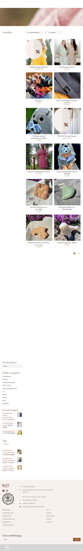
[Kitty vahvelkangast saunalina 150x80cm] (67, 85)
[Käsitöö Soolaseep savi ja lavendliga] (39, 192)
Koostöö (49, 519)
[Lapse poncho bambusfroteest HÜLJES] (67, 156)
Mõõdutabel (6, 510)
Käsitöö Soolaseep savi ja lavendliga (38, 208)
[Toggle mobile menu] (80, 4)
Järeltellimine (6, 516)
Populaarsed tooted (8, 382)
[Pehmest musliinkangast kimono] (39, 156)
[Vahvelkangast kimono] (67, 52)
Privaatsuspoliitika (8, 525)
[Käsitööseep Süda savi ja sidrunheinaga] (67, 192)
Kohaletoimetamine (8, 519)
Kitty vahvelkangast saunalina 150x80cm (67, 101)
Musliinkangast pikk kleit (39, 67)
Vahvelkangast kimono (67, 67)
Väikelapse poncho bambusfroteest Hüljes (39, 137)
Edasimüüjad (50, 516)
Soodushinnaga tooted (9, 388)
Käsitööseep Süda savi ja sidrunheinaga (67, 208)
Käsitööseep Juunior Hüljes (66, 243)
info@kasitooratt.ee (28, 486)
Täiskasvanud (6, 376)
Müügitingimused (7, 513)
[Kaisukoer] (39, 85)
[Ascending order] (45, 32)
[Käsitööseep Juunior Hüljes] (67, 228)
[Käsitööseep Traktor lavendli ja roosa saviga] (39, 228)
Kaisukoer (38, 100)
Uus (3, 391)
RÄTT (48, 510)
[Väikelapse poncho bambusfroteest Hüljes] (39, 121)
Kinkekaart (5, 403)
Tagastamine (6, 522)
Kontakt (48, 513)
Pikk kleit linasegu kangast (67, 136)
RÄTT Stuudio (6, 385)
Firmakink (49, 522)
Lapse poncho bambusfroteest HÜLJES (67, 173)
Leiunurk (5, 379)
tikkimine (6, 444)
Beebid (4, 394)
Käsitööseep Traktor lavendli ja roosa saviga (39, 244)
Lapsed (4, 397)
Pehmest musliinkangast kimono (38, 172)
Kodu (4, 400)
